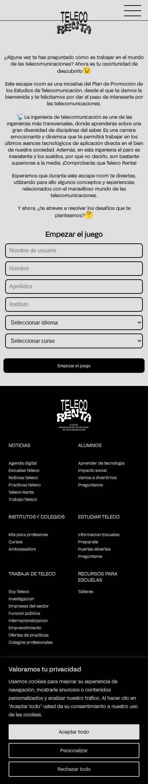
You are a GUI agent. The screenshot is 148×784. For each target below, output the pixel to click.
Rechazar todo (74, 769)
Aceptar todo (74, 732)
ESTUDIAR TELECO (99, 517)
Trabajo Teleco (23, 499)
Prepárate (88, 541)
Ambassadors (22, 548)
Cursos (15, 541)
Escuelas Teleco (24, 470)
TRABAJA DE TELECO (32, 574)
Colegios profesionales (31, 642)
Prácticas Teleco (25, 484)
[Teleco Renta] (74, 421)
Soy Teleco (19, 591)
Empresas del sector (29, 605)
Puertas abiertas (94, 548)
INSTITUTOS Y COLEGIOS (37, 517)
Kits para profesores (28, 534)
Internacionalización (28, 620)
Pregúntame (90, 556)
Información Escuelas (98, 534)
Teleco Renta (21, 492)
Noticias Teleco (23, 477)
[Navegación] (132, 10)
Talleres (85, 591)
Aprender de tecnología (101, 463)
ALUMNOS (90, 445)
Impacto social (92, 470)
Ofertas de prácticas (29, 634)
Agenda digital (23, 463)
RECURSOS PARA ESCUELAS (97, 577)
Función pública (24, 613)
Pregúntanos (90, 484)
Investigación (21, 598)
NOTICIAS (19, 445)
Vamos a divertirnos (97, 477)
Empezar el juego (74, 366)
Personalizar (74, 750)
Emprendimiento (25, 627)
